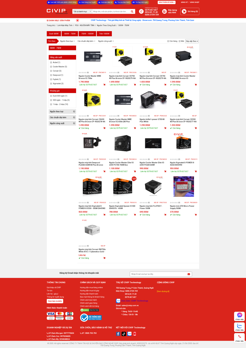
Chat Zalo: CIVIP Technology (134, 300)
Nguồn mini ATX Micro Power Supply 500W (182, 207)
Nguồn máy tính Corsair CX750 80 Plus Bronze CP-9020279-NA (122, 77)
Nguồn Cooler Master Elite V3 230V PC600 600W (152, 164)
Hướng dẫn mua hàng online (91, 287)
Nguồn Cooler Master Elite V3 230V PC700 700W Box (121, 164)
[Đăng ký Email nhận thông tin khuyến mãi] (189, 274)
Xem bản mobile (55, 301)
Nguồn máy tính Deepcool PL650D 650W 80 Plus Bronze (91, 164)
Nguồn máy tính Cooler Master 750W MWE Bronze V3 (182, 77)
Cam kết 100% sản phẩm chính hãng (63, 2)
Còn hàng (173, 41)
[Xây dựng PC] (164, 11)
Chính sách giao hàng (88, 303)
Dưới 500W (53, 34)
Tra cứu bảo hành (123, 2)
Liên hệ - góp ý (52, 294)
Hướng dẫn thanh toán (89, 294)
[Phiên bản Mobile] (135, 334)
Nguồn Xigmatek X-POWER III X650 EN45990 (182, 164)
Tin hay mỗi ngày (141, 2)
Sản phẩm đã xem (166, 2)
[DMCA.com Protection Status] (97, 310)
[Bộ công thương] (97, 317)
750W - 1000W (87, 34)
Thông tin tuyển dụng (55, 297)
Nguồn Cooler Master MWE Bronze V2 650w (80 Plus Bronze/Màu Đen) (120, 120)
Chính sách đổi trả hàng (89, 306)
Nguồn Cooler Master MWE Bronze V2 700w (90, 77)
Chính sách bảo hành (88, 300)
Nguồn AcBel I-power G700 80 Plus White (152, 120)
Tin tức (49, 291)
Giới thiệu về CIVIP (54, 287)
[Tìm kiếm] (132, 11)
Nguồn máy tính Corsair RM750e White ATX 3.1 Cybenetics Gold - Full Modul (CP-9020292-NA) (92, 250)
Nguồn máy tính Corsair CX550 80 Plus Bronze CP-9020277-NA (183, 120)
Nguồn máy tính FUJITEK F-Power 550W (151, 207)
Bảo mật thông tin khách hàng (92, 297)
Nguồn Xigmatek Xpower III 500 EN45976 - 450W (122, 207)
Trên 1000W (104, 34)
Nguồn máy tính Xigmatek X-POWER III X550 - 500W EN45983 (92, 207)
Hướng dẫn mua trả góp (89, 291)
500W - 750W (69, 34)
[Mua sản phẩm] (104, 85)
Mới (182, 41)
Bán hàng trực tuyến (88, 2)
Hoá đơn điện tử (106, 2)
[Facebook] (118, 334)
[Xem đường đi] (163, 291)
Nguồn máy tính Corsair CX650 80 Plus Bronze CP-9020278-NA (92, 120)
